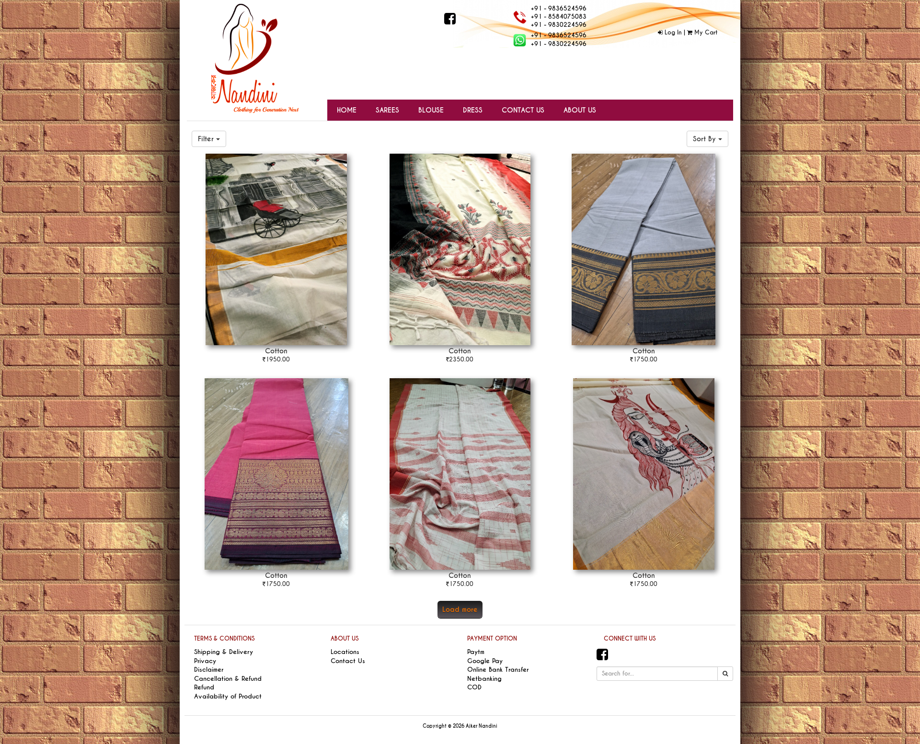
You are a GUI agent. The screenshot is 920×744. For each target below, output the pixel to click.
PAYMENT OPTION (492, 639)
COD (474, 687)
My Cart (704, 32)
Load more (460, 609)
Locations (345, 652)
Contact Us (348, 661)
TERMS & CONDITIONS (224, 639)
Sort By (705, 139)
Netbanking (484, 679)
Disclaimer (208, 669)
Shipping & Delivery (223, 652)
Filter (207, 139)
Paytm (475, 652)
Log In (672, 32)
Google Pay (485, 661)
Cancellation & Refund (228, 679)
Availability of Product (228, 696)
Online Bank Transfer (498, 669)
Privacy (205, 661)
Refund (204, 687)
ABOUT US (344, 639)
